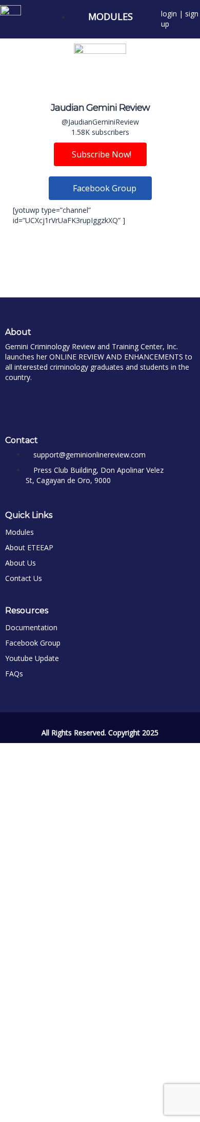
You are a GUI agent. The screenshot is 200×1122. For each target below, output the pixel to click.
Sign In (82, 1106)
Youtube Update (32, 658)
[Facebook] (18, 400)
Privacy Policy (93, 979)
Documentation (31, 627)
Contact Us (23, 578)
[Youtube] (52, 400)
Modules (19, 532)
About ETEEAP (29, 547)
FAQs (14, 673)
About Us (20, 563)
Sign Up (57, 1106)
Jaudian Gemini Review (100, 107)
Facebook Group (33, 643)
